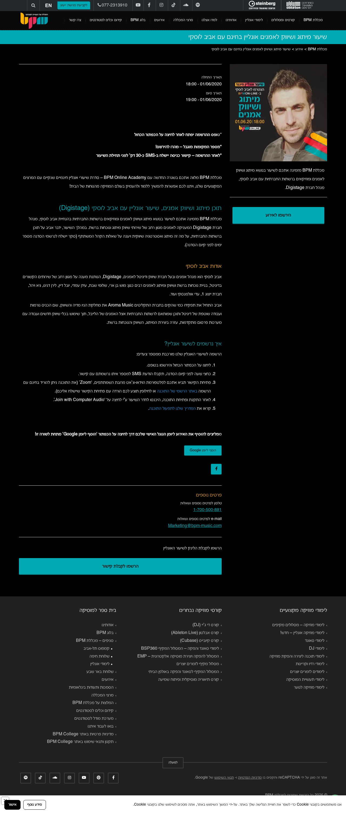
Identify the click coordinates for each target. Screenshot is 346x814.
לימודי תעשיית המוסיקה (305, 680)
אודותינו (231, 20)
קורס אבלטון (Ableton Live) (195, 633)
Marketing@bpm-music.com (195, 526)
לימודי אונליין (254, 20)
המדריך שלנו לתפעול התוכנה (172, 409)
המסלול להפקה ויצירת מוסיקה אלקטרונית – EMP (178, 656)
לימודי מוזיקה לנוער (309, 687)
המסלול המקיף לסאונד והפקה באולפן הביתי (183, 672)
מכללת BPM (313, 20)
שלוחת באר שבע (100, 672)
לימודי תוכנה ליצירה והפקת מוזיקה (297, 656)
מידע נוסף (34, 804)
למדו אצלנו (209, 20)
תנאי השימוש (224, 777)
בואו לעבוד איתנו (101, 726)
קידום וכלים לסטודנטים (106, 20)
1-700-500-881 (207, 510)
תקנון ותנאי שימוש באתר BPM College (80, 742)
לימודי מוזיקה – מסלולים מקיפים (298, 625)
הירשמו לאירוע (278, 215)
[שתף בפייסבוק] (216, 469)
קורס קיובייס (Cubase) (199, 641)
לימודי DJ (316, 648)
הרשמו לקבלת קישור (120, 566)
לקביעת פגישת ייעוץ (73, 5)
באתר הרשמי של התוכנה (177, 391)
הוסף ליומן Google (203, 450)
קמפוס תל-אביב (96, 648)
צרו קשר (75, 20)
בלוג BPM (138, 20)
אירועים (159, 20)
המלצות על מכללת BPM (93, 703)
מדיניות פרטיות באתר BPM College (83, 734)
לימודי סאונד (314, 641)
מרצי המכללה (183, 20)
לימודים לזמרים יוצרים (307, 672)
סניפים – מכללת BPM (95, 641)
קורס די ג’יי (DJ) (205, 625)
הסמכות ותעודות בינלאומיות (91, 687)
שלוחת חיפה (99, 656)
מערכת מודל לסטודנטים (94, 718)
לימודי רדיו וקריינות (310, 664)
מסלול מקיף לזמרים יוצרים (198, 664)
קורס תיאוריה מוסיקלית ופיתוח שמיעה (188, 680)
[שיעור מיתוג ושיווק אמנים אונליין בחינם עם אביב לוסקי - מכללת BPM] (34, 20)
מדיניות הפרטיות (250, 777)
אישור (12, 804)
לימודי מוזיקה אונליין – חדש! (302, 633)
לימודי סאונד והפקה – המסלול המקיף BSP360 (180, 648)
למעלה (173, 762)
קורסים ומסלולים (283, 20)
